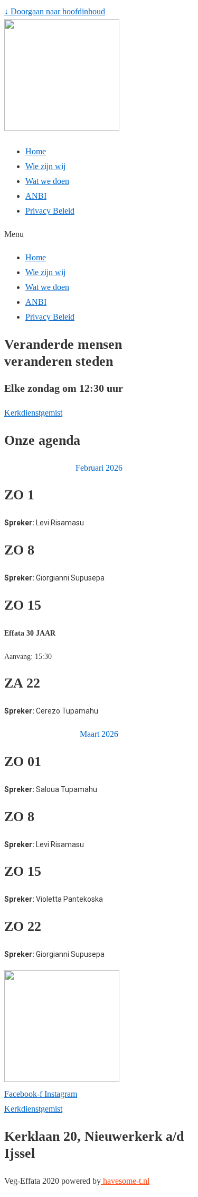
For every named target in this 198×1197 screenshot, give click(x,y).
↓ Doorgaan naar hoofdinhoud (54, 11)
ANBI (35, 195)
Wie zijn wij (45, 166)
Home (35, 151)
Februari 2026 (99, 467)
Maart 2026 (99, 733)
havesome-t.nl (125, 1180)
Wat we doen (47, 181)
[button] (99, 234)
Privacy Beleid (49, 210)
